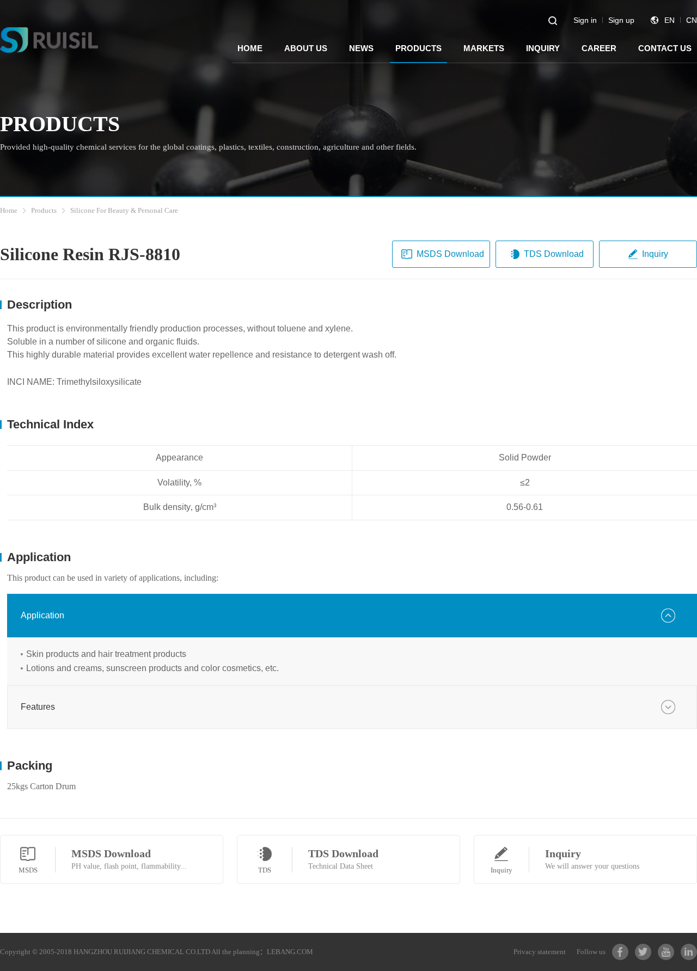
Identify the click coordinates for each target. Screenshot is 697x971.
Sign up (621, 20)
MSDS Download (450, 254)
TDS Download (554, 254)
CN (691, 20)
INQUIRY (543, 48)
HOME (249, 48)
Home (8, 210)
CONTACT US (665, 48)
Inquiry (655, 254)
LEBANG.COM (290, 952)
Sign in (585, 20)
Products (44, 210)
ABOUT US (305, 48)
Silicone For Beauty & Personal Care (124, 210)
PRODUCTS (418, 48)
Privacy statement (539, 952)
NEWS (361, 48)
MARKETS (483, 48)
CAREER (599, 48)
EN (669, 20)
